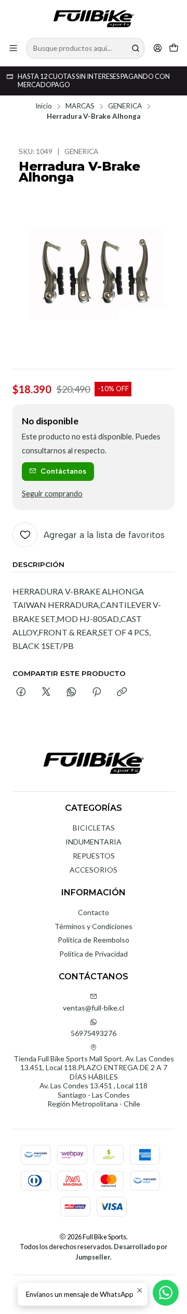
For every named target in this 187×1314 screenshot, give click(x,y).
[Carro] (174, 48)
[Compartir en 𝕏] (46, 692)
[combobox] (85, 48)
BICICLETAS (94, 827)
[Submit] (135, 48)
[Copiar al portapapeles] (121, 692)
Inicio (43, 106)
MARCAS (80, 106)
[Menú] (13, 48)
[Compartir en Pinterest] (96, 692)
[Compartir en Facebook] (21, 692)
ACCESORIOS (93, 869)
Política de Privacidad (93, 953)
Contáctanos (63, 471)
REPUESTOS (94, 855)
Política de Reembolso (93, 939)
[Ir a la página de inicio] (93, 18)
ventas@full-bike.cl (93, 1007)
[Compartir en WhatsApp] (71, 692)
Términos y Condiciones (93, 926)
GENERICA (125, 106)
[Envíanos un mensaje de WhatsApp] (166, 1293)
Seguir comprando (52, 493)
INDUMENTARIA (93, 841)
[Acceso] (158, 48)
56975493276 (93, 1033)
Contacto (93, 912)
